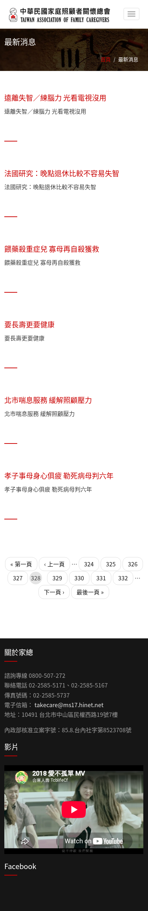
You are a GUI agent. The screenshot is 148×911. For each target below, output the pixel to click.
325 (111, 564)
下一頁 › (54, 592)
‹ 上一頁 (54, 564)
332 (123, 578)
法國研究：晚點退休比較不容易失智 (61, 173)
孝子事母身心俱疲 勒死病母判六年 (59, 475)
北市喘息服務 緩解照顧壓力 (48, 400)
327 (18, 578)
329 (57, 578)
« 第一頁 (21, 564)
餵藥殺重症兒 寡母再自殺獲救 (51, 249)
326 (133, 564)
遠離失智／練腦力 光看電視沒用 (55, 97)
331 (101, 578)
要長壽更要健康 (29, 324)
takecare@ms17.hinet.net (68, 704)
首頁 (106, 59)
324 (89, 564)
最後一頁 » (90, 592)
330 (79, 578)
